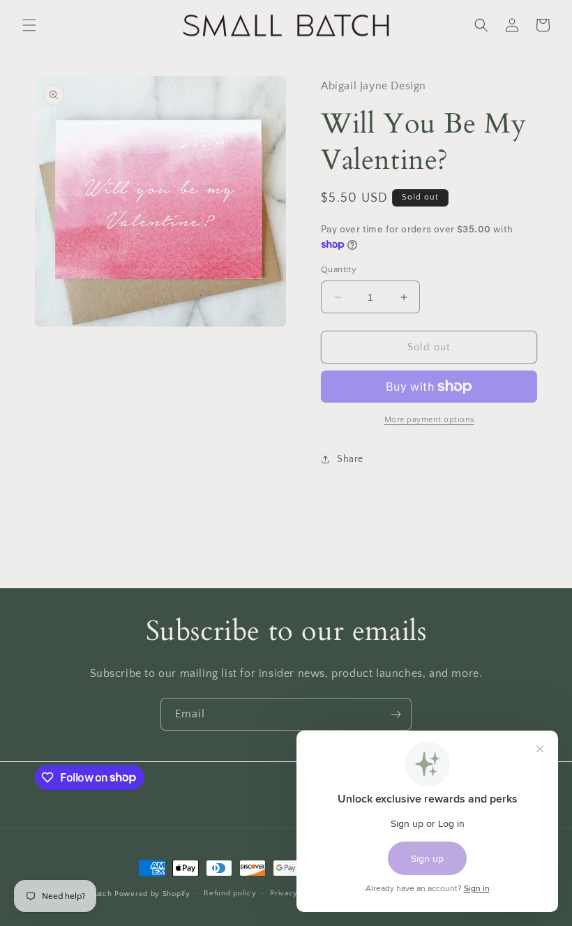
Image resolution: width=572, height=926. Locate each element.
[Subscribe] (395, 714)
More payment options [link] (429, 419)
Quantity (338, 269)
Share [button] (350, 459)
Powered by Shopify (152, 894)
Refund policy (230, 893)
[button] (29, 25)
